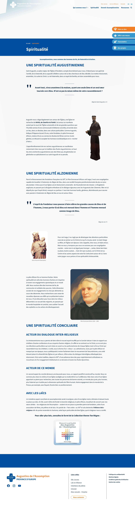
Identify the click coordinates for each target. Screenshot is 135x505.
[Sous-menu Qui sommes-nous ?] (87, 7)
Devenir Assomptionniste (110, 8)
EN (128, 4)
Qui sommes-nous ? (80, 8)
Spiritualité (95, 8)
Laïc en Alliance (114, 4)
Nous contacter (78, 497)
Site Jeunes (104, 4)
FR (131, 4)
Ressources (125, 8)
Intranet (122, 4)
